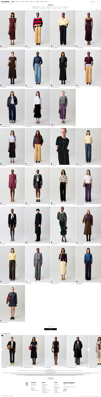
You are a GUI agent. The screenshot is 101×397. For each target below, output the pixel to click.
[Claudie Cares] (27, 383)
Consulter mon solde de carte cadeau (46, 390)
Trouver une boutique (56, 392)
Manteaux (54, 8)
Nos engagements (56, 386)
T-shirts (49, 8)
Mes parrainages (44, 391)
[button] (12, 1)
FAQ (31, 386)
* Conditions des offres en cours (35, 390)
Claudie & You (43, 386)
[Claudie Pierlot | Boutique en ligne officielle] (5, 1)
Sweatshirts (65, 8)
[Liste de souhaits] (24, 11)
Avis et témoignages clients (45, 392)
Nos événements (56, 390)
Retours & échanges (44, 385)
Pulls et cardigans (43, 8)
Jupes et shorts (35, 8)
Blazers (60, 8)
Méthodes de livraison (44, 384)
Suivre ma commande (33, 384)
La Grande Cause (56, 384)
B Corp (55, 385)
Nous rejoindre (56, 391)
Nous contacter (33, 385)
